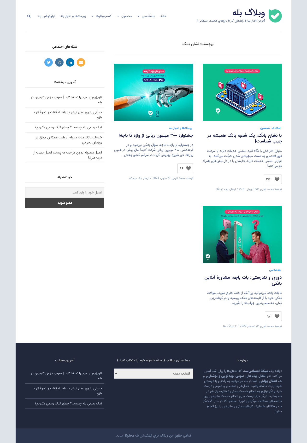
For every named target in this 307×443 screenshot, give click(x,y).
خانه (163, 16)
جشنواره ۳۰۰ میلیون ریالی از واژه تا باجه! (156, 135)
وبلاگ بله (248, 13)
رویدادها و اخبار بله (73, 16)
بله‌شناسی (148, 16)
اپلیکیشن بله (46, 16)
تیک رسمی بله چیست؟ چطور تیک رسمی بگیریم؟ (68, 127)
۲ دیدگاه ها (229, 326)
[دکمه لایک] (277, 179)
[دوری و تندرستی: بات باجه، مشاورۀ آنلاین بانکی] (242, 236)
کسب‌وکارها (104, 16)
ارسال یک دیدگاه (226, 189)
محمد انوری (267, 189)
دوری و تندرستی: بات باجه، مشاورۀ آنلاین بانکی (243, 280)
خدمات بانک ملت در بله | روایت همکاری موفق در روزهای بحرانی (68, 140)
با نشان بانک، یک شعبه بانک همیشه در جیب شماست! (244, 138)
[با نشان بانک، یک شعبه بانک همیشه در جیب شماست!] (242, 94)
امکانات (276, 128)
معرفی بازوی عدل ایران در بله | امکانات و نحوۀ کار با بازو (67, 115)
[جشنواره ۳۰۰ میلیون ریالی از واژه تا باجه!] (153, 94)
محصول (126, 16)
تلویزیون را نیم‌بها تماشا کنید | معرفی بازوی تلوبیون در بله (66, 100)
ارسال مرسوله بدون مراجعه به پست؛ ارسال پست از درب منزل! (67, 155)
